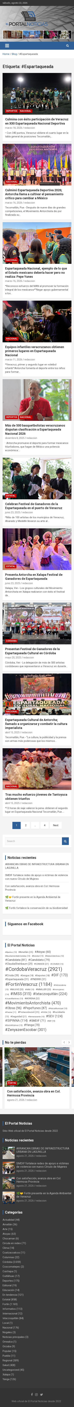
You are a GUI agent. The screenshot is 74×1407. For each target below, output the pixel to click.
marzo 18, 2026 (13, 127)
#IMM (29, 989)
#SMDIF (37, 1020)
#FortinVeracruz (28, 984)
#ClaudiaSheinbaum (19, 963)
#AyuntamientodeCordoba (17, 956)
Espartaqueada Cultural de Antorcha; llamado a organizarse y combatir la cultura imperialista (36, 724)
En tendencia (10, 1294)
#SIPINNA (16, 1020)
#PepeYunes (35, 1008)
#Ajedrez (11, 952)
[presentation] (64, 1042)
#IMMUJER (43, 989)
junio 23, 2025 (12, 512)
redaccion (29, 127)
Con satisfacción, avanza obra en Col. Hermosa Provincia (38, 1180)
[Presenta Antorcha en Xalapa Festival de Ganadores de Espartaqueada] (37, 549)
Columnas (8, 1257)
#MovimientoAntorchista (33, 1003)
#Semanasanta (36, 1017)
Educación (8, 1290)
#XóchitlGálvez (14, 1025)
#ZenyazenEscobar (25, 1030)
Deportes (11, 111)
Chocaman (9, 1238)
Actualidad (8, 1219)
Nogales (7, 1332)
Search (65, 841)
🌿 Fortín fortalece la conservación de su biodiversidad (36, 908)
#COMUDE (41, 964)
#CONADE (57, 964)
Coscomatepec (11, 1266)
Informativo (9, 1308)
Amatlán (7, 1224)
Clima (6, 1247)
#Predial (10, 1012)
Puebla (6, 1355)
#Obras (13, 1008)
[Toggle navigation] (7, 46)
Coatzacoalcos (11, 1252)
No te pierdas (15, 1042)
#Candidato (39, 960)
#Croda (12, 975)
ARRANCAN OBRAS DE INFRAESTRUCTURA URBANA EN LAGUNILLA (42, 1150)
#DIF (59, 975)
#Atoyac (43, 952)
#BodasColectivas (54, 956)
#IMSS (20, 994)
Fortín (12, 1083)
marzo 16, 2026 (13, 202)
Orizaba (7, 1346)
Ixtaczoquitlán (10, 1318)
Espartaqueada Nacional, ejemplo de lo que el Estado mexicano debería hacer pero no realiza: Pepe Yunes (36, 272)
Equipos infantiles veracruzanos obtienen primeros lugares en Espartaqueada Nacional (34, 351)
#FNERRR (38, 979)
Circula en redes (12, 1243)
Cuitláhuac (8, 1276)
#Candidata (16, 960)
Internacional (10, 1313)
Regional (7, 1360)
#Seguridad (18, 1016)
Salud (6, 1365)
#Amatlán (25, 952)
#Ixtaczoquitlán (50, 994)
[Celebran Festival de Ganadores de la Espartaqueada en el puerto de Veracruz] (37, 478)
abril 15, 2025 (12, 732)
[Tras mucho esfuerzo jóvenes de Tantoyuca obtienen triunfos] (37, 769)
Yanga (6, 1379)
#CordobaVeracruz (33, 969)
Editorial (7, 1285)
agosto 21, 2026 (15, 1100)
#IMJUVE (17, 989)
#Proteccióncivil (28, 1012)
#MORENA (32, 998)
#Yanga (32, 1025)
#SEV (54, 1016)
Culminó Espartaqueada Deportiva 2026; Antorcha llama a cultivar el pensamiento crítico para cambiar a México (34, 194)
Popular (7, 1351)
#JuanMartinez (14, 998)
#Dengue (27, 975)
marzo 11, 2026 (13, 359)
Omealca (8, 1341)
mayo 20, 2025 (13, 657)
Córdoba (11, 641)
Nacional (25, 111)
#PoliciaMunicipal (58, 1008)
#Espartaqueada (17, 979)
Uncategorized (11, 1369)
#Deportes (42, 975)
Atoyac (7, 1233)
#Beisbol (38, 956)
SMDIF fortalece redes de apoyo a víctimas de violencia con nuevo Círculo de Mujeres (42, 1165)
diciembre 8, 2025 (14, 438)
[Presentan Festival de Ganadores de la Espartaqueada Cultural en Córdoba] (37, 624)
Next (55, 825)
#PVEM (46, 1012)
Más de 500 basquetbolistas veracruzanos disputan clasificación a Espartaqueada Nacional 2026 (35, 429)
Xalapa (6, 1374)
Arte (5, 1229)
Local (6, 1323)
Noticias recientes (19, 1140)
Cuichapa (8, 1271)
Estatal (10, 495)
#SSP (51, 1021)
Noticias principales (14, 1337)
